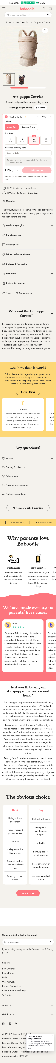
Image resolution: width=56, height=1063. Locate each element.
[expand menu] (4, 8)
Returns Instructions (11, 986)
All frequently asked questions (28, 507)
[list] (28, 49)
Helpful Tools (8, 973)
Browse (9, 413)
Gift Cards (7, 994)
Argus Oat (11, 127)
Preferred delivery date (15, 147)
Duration (9, 133)
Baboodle (15, 1034)
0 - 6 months (22, 22)
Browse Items (28, 391)
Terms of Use (38, 949)
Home (8, 22)
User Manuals (8, 981)
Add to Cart (37, 170)
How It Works (8, 968)
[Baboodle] (27, 9)
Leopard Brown (28, 127)
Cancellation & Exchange (14, 990)
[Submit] (50, 942)
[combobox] (28, 14)
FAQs (4, 977)
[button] (50, 8)
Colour (8, 121)
